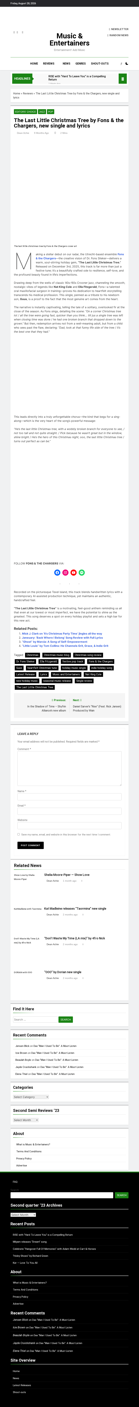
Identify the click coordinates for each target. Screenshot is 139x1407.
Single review (84, 680)
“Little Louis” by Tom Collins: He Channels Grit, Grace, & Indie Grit (65, 645)
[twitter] (17, 32)
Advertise (21, 1165)
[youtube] (22, 32)
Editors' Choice (25, 111)
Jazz (42, 111)
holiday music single (74, 668)
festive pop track (72, 661)
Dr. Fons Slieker (25, 661)
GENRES (80, 63)
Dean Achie (23, 133)
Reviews (28, 93)
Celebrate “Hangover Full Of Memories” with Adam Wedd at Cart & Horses (54, 1248)
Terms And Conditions (29, 1151)
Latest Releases (22, 1385)
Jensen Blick (22, 1046)
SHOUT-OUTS (100, 63)
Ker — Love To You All (25, 1262)
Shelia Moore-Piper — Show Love (67, 875)
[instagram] (14, 32)
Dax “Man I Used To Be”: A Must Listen (55, 1046)
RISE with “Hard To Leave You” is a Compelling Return (77, 78)
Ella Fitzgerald (48, 661)
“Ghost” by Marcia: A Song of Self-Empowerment (54, 641)
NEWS (66, 63)
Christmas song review (88, 655)
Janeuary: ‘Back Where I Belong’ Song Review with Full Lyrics (62, 637)
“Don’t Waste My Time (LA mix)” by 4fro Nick (74, 938)
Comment (24, 749)
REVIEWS (48, 63)
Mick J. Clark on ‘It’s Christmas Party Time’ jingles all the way (62, 633)
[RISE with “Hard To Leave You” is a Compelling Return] (38, 80)
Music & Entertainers (69, 39)
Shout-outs (19, 1392)
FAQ (15, 1181)
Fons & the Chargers (101, 661)
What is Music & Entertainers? (33, 1144)
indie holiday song (101, 668)
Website (22, 820)
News (16, 1378)
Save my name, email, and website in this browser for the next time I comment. (66, 834)
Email (21, 805)
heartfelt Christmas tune (42, 668)
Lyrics (43, 674)
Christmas (32, 655)
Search (15, 1190)
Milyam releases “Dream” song (30, 1241)
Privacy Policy (24, 1158)
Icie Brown (21, 1052)
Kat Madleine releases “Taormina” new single (75, 908)
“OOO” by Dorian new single (62, 972)
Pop (50, 111)
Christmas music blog (56, 655)
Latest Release (25, 674)
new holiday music (27, 680)
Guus (19, 668)
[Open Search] (121, 63)
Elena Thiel (21, 1074)
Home (16, 93)
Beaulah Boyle (23, 1059)
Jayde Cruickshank (25, 1067)
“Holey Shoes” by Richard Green (30, 1255)
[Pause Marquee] (123, 79)
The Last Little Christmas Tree (34, 687)
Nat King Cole (93, 674)
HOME (34, 63)
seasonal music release (57, 680)
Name (21, 791)
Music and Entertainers (66, 674)
